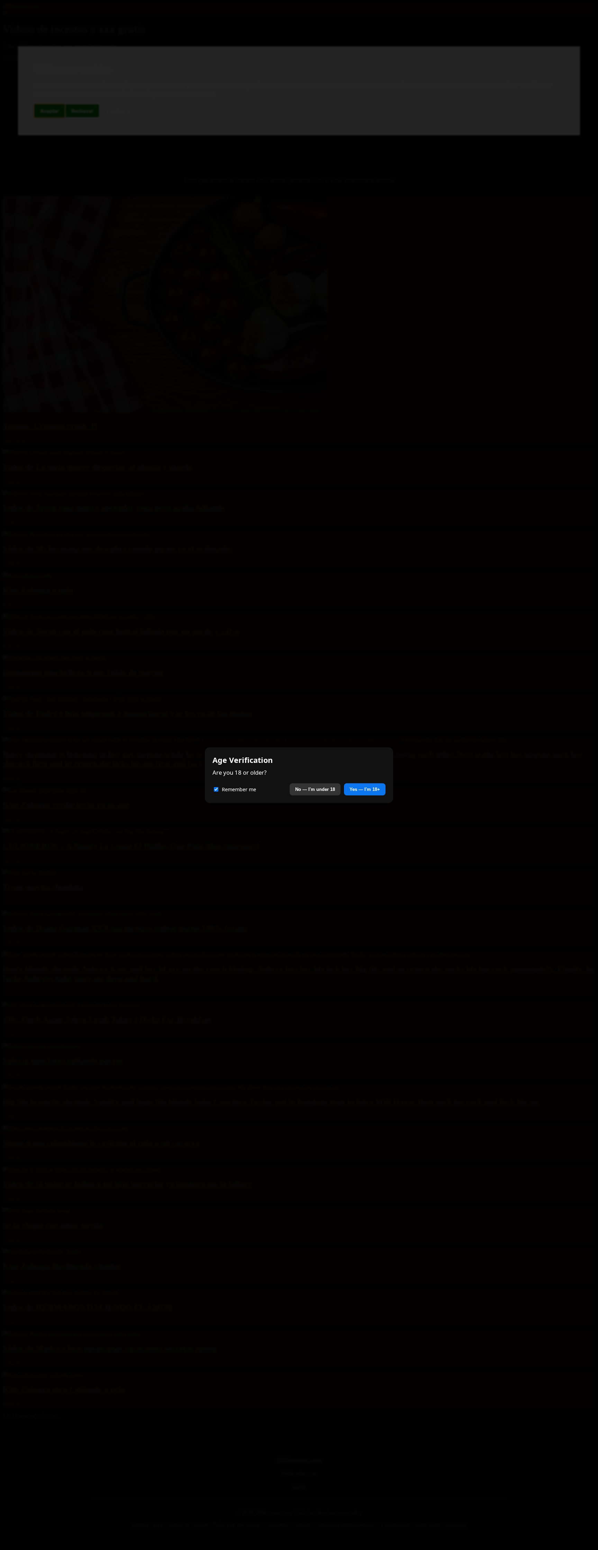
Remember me (239, 789)
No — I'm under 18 (315, 789)
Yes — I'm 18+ (365, 789)
